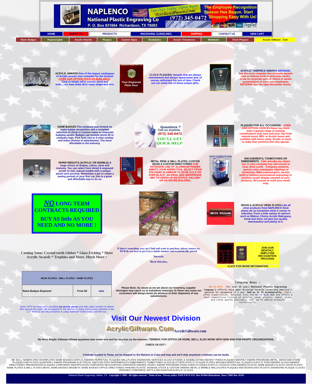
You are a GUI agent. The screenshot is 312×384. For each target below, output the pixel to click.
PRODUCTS (110, 33)
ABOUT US (75, 33)
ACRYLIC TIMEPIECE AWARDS (266, 70)
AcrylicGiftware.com (190, 331)
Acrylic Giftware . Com (275, 39)
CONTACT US (227, 33)
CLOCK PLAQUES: (161, 74)
